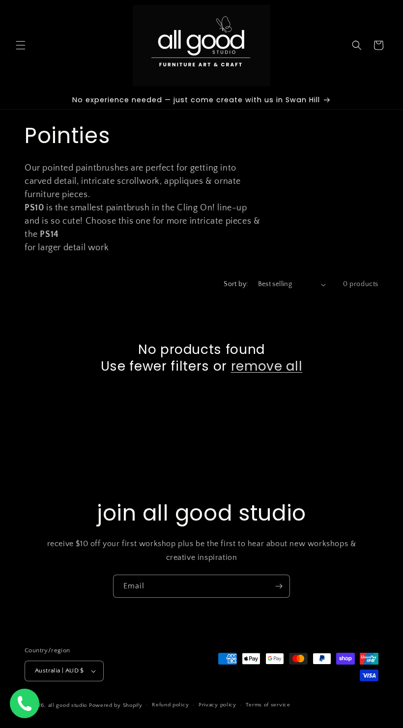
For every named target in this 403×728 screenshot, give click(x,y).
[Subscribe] (278, 586)
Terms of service (268, 705)
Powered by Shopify (116, 705)
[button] (20, 45)
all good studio (67, 705)
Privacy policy (217, 705)
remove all (267, 366)
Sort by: (236, 284)
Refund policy (170, 705)
